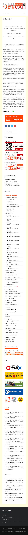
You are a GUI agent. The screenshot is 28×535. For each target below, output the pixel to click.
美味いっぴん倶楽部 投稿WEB (17, 531)
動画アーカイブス (10, 341)
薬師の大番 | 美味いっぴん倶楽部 (12, 489)
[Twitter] (12, 126)
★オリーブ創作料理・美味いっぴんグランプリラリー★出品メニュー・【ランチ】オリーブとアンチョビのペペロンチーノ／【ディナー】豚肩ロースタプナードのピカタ (14, 450)
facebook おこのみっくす (11, 323)
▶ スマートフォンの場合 (11, 181)
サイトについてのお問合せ (12, 312)
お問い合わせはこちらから (14, 33)
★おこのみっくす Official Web (12, 321)
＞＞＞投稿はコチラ (10, 289)
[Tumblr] (9, 126)
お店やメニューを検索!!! (11, 300)
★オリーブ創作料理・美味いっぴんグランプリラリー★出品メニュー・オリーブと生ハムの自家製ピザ (14, 468)
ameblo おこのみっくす (11, 328)
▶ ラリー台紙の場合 (10, 179)
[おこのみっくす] (15, 368)
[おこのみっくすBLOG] (15, 400)
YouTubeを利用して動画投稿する (13, 293)
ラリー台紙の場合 (11, 199)
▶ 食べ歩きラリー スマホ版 (11, 184)
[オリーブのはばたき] (15, 384)
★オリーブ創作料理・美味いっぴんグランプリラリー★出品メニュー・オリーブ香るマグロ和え (14, 421)
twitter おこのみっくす (11, 325)
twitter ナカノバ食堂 (10, 337)
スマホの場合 (10, 201)
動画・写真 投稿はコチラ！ (12, 291)
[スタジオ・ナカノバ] (15, 376)
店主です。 (21, 482)
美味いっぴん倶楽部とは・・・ (12, 304)
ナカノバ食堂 (8, 330)
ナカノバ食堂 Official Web (12, 332)
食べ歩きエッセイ (10, 284)
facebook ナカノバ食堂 (11, 335)
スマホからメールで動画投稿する (13, 296)
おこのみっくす (9, 319)
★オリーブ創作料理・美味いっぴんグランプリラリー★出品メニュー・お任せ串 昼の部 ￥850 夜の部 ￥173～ (14, 462)
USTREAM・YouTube (10, 339)
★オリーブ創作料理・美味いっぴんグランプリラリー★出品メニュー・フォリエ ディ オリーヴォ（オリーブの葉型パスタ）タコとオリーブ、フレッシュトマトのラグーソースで (14, 441)
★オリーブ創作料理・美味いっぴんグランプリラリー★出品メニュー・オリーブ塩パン (14, 427)
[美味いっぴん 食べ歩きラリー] (15, 354)
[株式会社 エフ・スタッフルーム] (15, 392)
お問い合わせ (7, 19)
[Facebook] (6, 126)
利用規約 (8, 307)
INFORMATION (9, 302)
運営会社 (8, 316)
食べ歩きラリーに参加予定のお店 (13, 277)
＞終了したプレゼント (11, 275)
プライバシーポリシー (11, 309)
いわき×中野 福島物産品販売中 (12, 282)
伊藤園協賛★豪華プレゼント (11, 493)
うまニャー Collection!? (11, 279)
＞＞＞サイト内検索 (10, 298)
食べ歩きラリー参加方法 (11, 197)
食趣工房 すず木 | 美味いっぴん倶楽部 (13, 486)
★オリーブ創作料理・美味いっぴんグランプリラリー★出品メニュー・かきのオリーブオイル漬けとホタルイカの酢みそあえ (14, 457)
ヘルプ (7, 314)
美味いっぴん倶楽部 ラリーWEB (17, 532)
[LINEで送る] (13, 111)
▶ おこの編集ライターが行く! (12, 351)
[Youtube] (15, 126)
